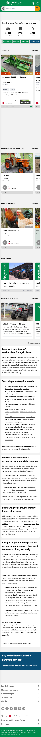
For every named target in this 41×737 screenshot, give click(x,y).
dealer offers (7, 41)
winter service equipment (19, 432)
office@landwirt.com (24, 643)
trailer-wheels (30, 417)
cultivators (31, 404)
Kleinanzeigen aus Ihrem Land (12, 148)
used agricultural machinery (29, 360)
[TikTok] (15, 708)
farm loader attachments (22, 437)
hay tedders (8, 394)
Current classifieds (8, 203)
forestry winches (10, 399)
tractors (20, 468)
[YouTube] (2, 708)
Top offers (5, 50)
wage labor (16, 480)
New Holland (9, 389)
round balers (17, 394)
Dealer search (35, 41)
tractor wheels (20, 417)
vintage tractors (23, 389)
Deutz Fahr (11, 526)
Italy (3, 562)
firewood (29, 471)
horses (32, 475)
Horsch (21, 529)
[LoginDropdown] (38, 3)
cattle (28, 475)
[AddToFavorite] (30, 57)
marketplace (15, 367)
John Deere (30, 386)
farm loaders (30, 429)
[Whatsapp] (19, 708)
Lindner (30, 521)
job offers (34, 478)
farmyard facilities (18, 490)
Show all (35, 50)
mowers (27, 391)
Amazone (13, 529)
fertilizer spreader (28, 419)
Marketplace (25, 41)
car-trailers (21, 409)
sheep (4, 478)
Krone (22, 526)
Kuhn (17, 526)
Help (5, 716)
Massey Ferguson (29, 524)
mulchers (23, 412)
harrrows (24, 404)
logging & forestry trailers (24, 399)
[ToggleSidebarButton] (3, 3)
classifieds (16, 41)
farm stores (13, 471)
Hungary (8, 562)
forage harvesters (26, 427)
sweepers (8, 432)
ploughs (7, 406)
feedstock (21, 471)
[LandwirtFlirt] (23, 708)
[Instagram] (7, 708)
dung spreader (20, 422)
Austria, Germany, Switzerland (26, 559)
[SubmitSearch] (37, 8)
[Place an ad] (33, 3)
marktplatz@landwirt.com (14, 734)
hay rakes (33, 391)
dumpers (14, 409)
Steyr (13, 521)
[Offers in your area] (3, 8)
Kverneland (6, 529)
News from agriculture (9, 298)
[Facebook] (11, 708)
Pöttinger (27, 526)
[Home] (14, 3)
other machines (21, 492)
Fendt (36, 386)
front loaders (19, 434)
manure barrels (10, 422)
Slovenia (15, 562)
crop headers (16, 427)
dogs (8, 478)
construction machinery (10, 468)
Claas (16, 389)
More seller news (34, 343)
